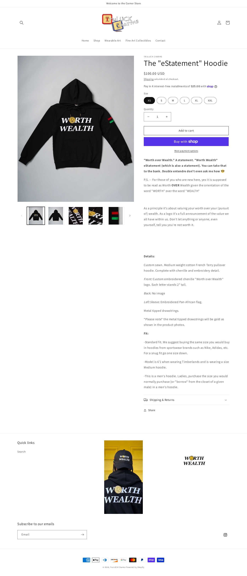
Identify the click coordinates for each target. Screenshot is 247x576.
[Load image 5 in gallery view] (116, 216)
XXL (210, 100)
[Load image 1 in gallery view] (36, 216)
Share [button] (151, 410)
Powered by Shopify (135, 567)
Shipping (149, 79)
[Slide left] (21, 215)
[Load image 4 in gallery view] (96, 216)
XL (196, 100)
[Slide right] (130, 215)
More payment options (186, 150)
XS (149, 100)
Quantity (148, 109)
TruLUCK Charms (117, 567)
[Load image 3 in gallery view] (76, 216)
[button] (21, 23)
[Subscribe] (82, 534)
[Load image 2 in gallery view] (56, 216)
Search (21, 451)
